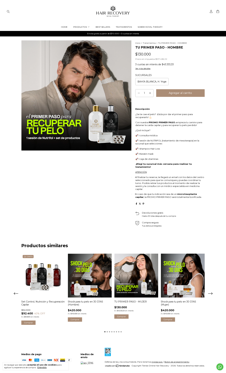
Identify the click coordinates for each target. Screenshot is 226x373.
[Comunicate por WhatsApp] (219, 366)
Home (64, 27)
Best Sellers (103, 27)
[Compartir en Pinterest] (143, 204)
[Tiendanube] (117, 366)
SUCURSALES (143, 75)
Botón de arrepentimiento (176, 362)
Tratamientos (124, 27)
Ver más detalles (142, 68)
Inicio (137, 43)
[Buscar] (8, 11)
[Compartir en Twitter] (140, 204)
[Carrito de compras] (217, 11)
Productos (80, 27)
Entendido (42, 367)
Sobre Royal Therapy (150, 27)
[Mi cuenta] (211, 11)
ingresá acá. (157, 362)
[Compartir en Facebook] (136, 204)
